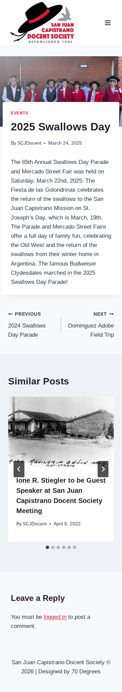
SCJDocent (29, 143)
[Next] (103, 469)
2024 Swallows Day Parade (27, 325)
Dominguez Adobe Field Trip (91, 325)
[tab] (47, 547)
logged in (55, 617)
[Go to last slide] (19, 469)
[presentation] (61, 432)
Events (19, 113)
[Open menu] (107, 23)
